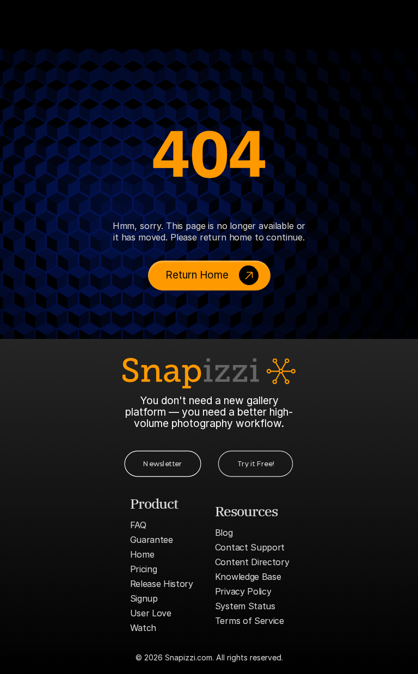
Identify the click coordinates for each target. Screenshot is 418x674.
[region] (209, 153)
